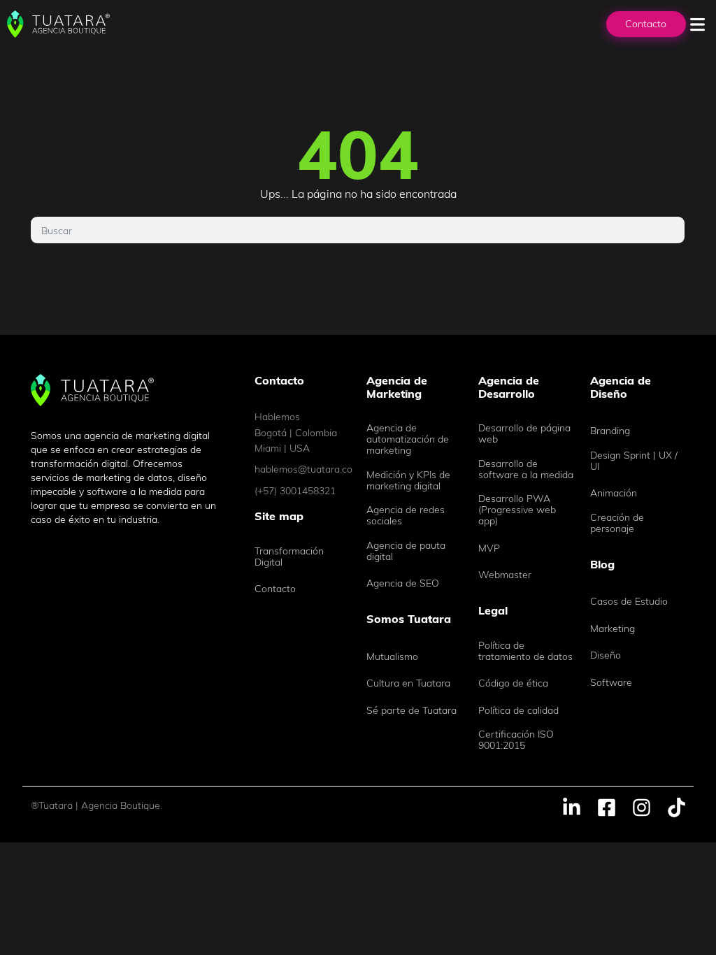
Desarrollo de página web (524, 433)
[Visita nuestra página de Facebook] (606, 806)
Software (611, 682)
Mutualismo (392, 656)
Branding (610, 430)
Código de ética (513, 683)
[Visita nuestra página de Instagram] (641, 806)
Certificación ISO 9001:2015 (516, 739)
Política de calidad (518, 710)
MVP (489, 548)
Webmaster (504, 574)
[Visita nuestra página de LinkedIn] (571, 806)
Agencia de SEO (402, 583)
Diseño (605, 655)
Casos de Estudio (629, 601)
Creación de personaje (617, 523)
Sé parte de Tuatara (411, 710)
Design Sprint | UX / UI (634, 461)
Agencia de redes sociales (405, 515)
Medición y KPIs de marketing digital (408, 480)
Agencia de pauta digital (405, 551)
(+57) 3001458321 (295, 490)
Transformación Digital (289, 556)
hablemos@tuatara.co (302, 469)
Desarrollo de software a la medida (525, 469)
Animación (613, 492)
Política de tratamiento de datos (525, 651)
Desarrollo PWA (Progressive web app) (517, 509)
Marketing (612, 628)
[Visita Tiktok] (676, 806)
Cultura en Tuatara (408, 683)
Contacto (645, 23)
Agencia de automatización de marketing (407, 439)
